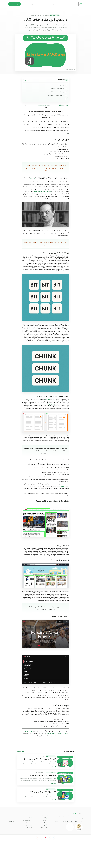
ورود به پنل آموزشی (14, 4)
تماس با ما (43, 822)
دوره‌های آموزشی (61, 4)
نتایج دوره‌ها (32, 4)
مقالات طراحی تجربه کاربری (69, 11)
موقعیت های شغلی (27, 818)
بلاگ (75, 11)
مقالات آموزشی (28, 825)
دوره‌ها (44, 820)
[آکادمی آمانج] (79, 4)
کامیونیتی (53, 4)
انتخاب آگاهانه (29, 827)
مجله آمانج (46, 4)
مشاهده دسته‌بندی (20, 751)
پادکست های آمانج (26, 820)
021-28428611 (11, 821)
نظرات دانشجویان (26, 822)
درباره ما (44, 825)
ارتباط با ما (39, 4)
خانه (67, 4)
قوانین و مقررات (43, 827)
